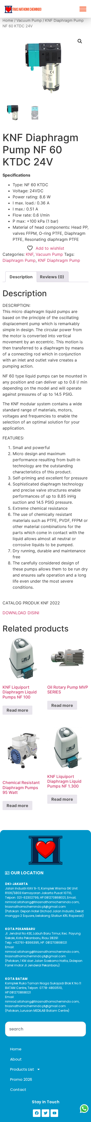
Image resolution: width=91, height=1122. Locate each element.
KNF (29, 254)
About (16, 1059)
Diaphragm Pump (19, 260)
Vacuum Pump (29, 20)
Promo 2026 (21, 1079)
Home (8, 20)
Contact (18, 1089)
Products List (22, 1069)
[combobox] (45, 1029)
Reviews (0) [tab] (52, 276)
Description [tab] (21, 276)
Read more (17, 710)
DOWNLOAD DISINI (21, 612)
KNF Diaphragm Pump (59, 260)
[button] (82, 9)
